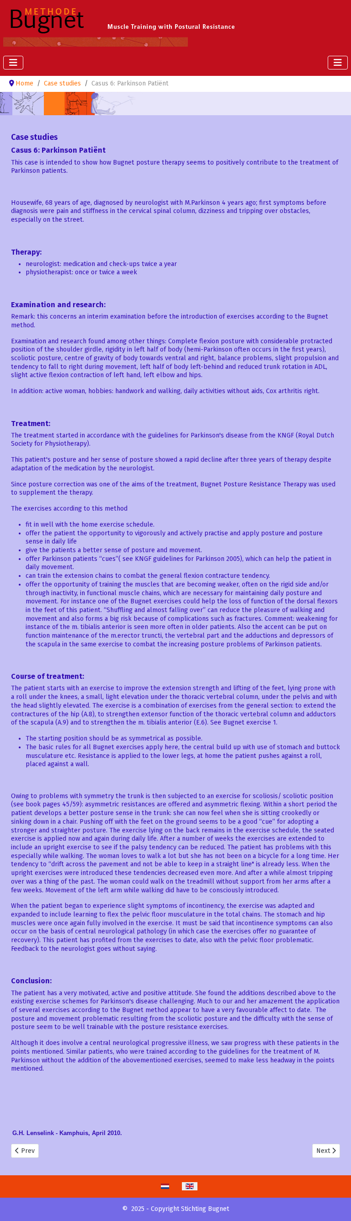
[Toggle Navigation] (13, 62)
